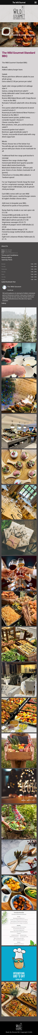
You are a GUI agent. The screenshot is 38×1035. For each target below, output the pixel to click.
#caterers (5, 300)
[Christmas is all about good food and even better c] (19, 537)
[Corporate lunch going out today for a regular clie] (19, 715)
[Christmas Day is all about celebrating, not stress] (19, 395)
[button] (13, 45)
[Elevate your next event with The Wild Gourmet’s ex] (19, 892)
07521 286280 (8, 251)
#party (29, 299)
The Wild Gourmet (14, 286)
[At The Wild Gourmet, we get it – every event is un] (19, 644)
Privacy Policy (6, 257)
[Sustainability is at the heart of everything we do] (19, 360)
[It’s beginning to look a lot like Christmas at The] (19, 857)
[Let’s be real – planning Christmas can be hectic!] (19, 324)
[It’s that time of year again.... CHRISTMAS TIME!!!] (19, 928)
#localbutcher (23, 299)
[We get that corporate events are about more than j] (19, 573)
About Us (4, 246)
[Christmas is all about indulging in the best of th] (19, 466)
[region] (19, 34)
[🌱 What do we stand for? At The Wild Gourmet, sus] (19, 750)
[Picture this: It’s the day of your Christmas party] (19, 786)
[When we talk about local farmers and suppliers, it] (19, 821)
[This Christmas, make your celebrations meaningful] (19, 679)
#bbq (4, 299)
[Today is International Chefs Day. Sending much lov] (19, 963)
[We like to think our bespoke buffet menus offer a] (19, 999)
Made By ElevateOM (12, 1032)
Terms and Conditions (9, 255)
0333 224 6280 (8, 249)
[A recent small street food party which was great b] (19, 608)
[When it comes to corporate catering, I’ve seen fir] (19, 502)
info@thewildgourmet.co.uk (11, 252)
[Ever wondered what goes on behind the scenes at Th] (19, 431)
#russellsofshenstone (12, 299)
